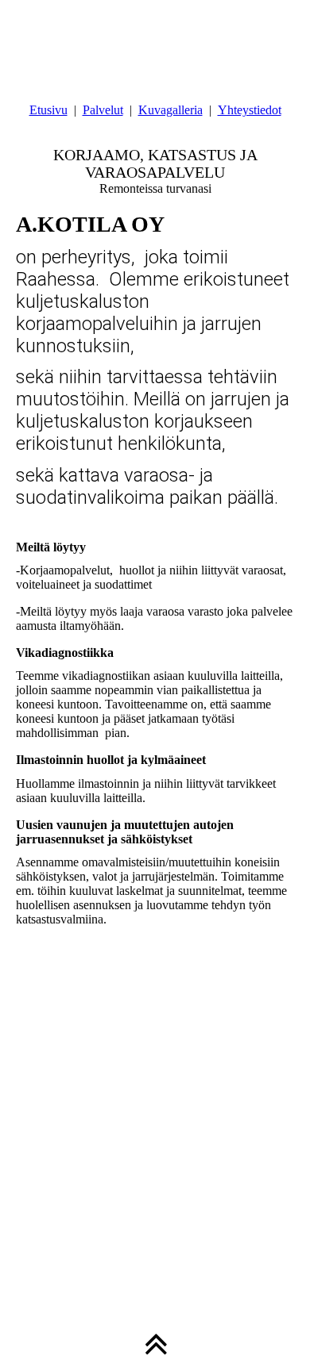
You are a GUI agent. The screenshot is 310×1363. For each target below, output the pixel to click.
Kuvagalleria (170, 110)
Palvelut (103, 110)
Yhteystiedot (249, 110)
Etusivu (48, 110)
